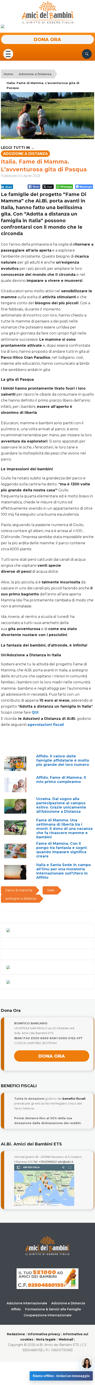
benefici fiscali (74, 1098)
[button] (8, 54)
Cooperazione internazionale (47, 1315)
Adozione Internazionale (27, 1303)
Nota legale (46, 1339)
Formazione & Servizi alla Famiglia (53, 1309)
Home (8, 74)
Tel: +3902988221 (45, 1161)
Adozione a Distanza (35, 74)
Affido (16, 1309)
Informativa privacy (44, 1334)
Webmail (66, 1339)
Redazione (16, 1334)
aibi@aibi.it (65, 1161)
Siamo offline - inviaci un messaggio (61, 1376)
